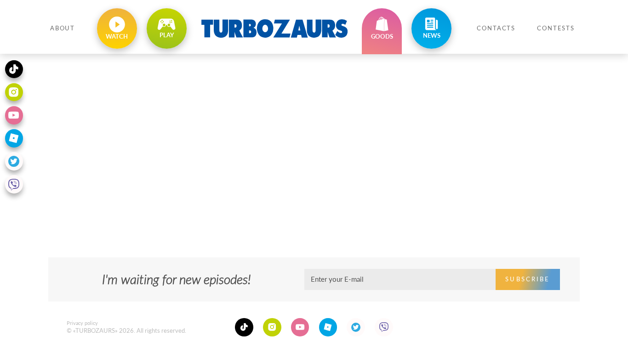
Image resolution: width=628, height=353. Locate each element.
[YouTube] (300, 327)
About (62, 28)
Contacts (496, 28)
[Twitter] (356, 327)
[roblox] (328, 327)
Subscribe (527, 279)
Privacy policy (82, 323)
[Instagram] (272, 327)
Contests (556, 28)
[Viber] (384, 327)
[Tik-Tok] (244, 327)
